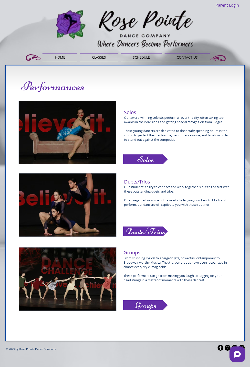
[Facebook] (220, 348)
